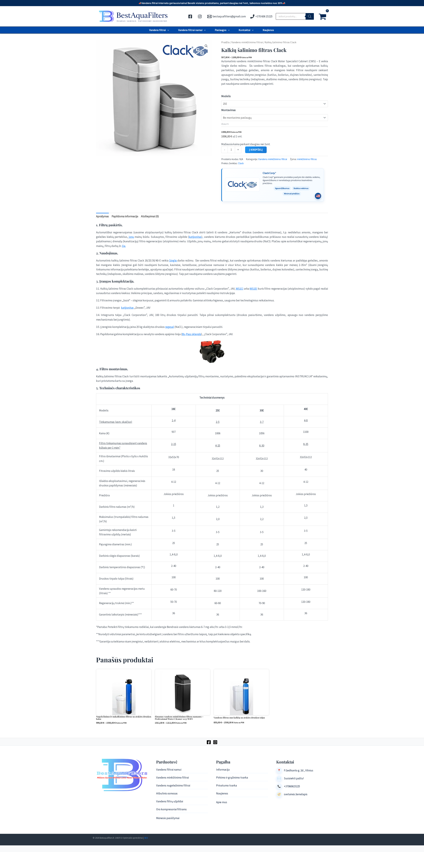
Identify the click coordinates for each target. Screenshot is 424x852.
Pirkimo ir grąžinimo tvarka (232, 777)
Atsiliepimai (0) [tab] (150, 216)
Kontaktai (244, 30)
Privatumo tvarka (226, 785)
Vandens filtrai (157, 30)
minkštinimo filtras (307, 159)
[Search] (310, 16)
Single (173, 260)
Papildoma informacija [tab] (125, 216)
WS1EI (253, 288)
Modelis (226, 96)
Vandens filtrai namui (190, 30)
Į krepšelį (256, 150)
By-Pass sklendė (191, 334)
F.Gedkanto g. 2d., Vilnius (298, 770)
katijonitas (195, 237)
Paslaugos (220, 30)
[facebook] (190, 16)
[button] (167, 30)
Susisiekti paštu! (294, 778)
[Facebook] (209, 742)
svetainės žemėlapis (295, 794)
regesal (169, 327)
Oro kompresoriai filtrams (171, 809)
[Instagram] (215, 742)
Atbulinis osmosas (167, 793)
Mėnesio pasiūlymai (167, 818)
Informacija (223, 769)
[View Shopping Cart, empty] (322, 16)
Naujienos (268, 30)
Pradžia (225, 42)
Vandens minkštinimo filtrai (247, 42)
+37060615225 (292, 786)
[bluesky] (200, 16)
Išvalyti (225, 124)
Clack (241, 163)
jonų (131, 237)
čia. (124, 246)
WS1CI (239, 288)
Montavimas (228, 110)
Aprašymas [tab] (102, 216)
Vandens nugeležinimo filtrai (173, 785)
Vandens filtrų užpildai (169, 801)
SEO (146, 837)
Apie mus (221, 802)
